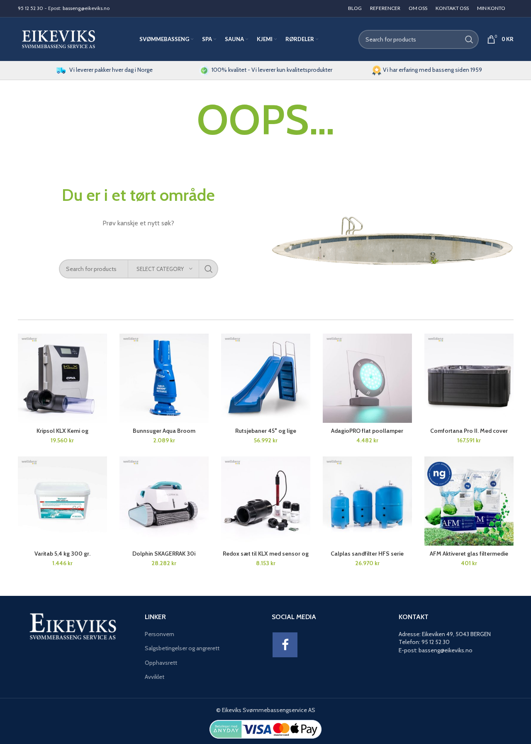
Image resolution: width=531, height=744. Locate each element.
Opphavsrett (161, 662)
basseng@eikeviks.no (86, 8)
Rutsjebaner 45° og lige (265, 430)
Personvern (159, 634)
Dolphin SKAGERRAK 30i (163, 553)
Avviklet (154, 677)
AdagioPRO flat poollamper (367, 430)
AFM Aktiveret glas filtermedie (469, 553)
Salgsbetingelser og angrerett (182, 648)
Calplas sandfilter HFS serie (367, 553)
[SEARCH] (469, 39)
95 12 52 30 (30, 8)
